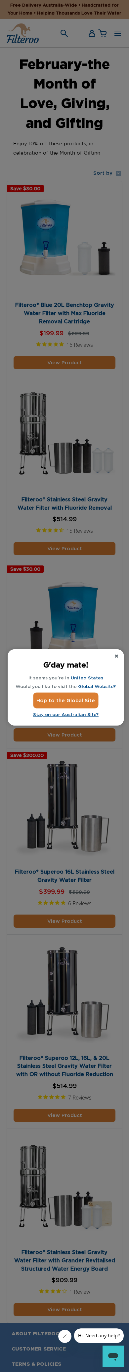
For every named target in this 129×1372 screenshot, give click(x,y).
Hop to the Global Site (65, 701)
